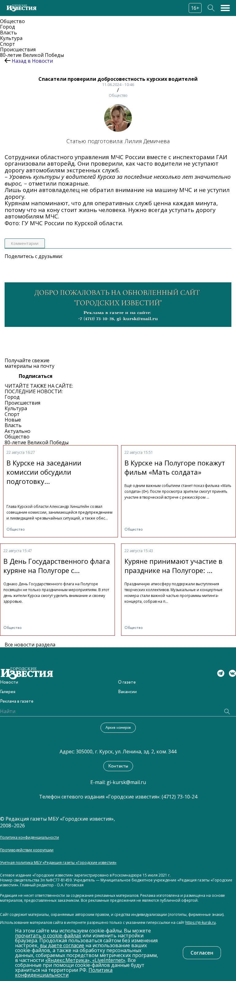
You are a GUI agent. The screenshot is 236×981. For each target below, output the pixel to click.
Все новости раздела (30, 644)
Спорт (7, 44)
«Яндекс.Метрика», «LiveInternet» (85, 960)
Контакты (118, 766)
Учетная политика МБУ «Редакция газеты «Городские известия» (58, 862)
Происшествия (18, 49)
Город (7, 26)
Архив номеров (118, 727)
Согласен (202, 952)
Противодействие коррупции (26, 850)
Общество (12, 21)
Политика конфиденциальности (29, 837)
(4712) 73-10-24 (179, 796)
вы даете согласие (62, 945)
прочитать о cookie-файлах (48, 935)
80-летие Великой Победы (32, 55)
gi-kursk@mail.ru (126, 782)
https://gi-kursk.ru (200, 922)
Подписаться (36, 376)
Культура (11, 38)
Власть (8, 32)
